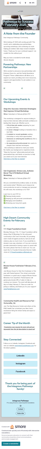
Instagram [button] (20, 363)
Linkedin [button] (20, 356)
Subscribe (20, 413)
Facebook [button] (20, 371)
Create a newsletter (11, 444)
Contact (20, 409)
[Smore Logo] (12, 2)
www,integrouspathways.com (24, 346)
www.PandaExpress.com (12, 289)
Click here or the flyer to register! (14, 159)
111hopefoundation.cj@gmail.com (21, 252)
